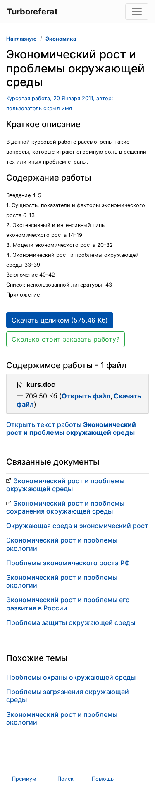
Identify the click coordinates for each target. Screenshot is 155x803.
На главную (21, 39)
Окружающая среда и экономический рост (77, 525)
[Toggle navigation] (136, 11)
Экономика (60, 39)
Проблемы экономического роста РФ (68, 563)
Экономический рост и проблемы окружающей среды (65, 485)
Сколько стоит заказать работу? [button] (65, 339)
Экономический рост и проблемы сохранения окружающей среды (65, 507)
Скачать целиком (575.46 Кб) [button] (60, 320)
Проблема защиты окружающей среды (70, 622)
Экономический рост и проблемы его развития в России (68, 604)
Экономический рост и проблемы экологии (61, 544)
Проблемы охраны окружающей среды (71, 677)
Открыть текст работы (71, 428)
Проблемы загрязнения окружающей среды (67, 695)
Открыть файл (86, 396)
